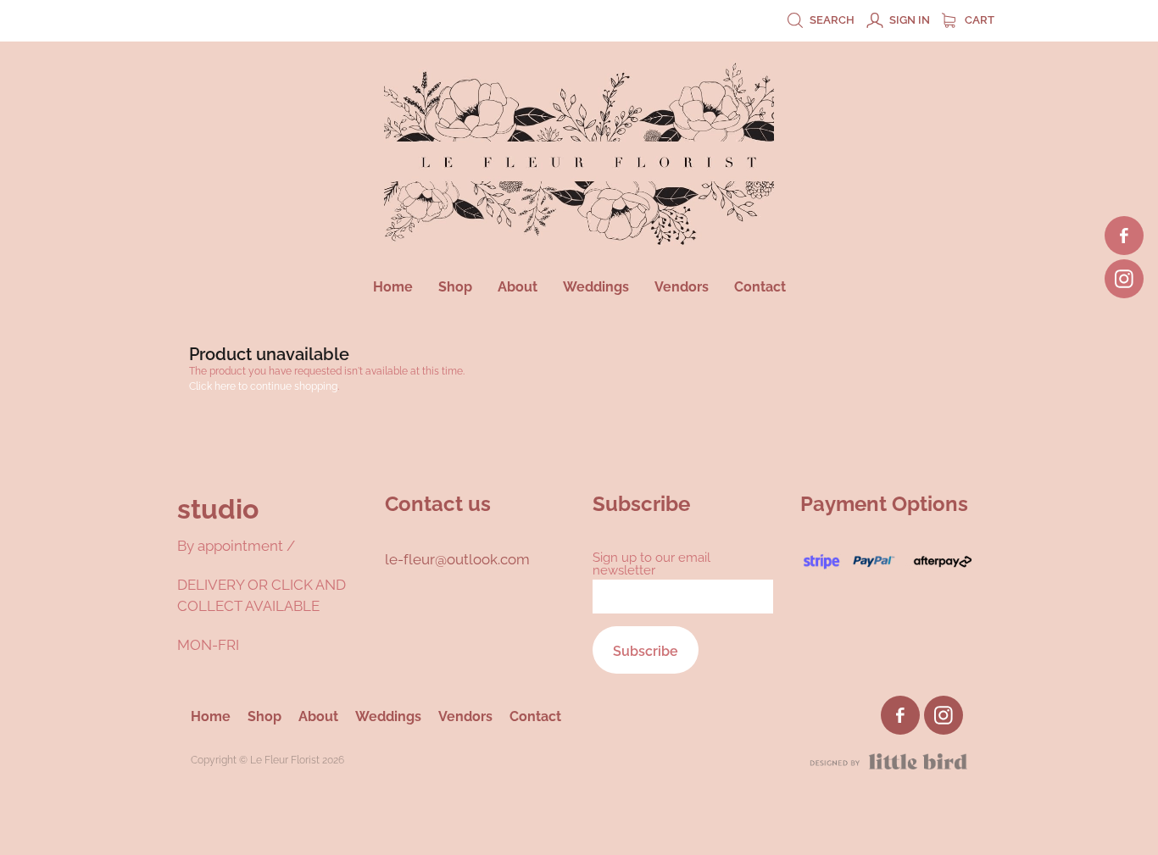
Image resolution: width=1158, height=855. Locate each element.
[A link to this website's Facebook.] (1124, 235)
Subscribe (645, 650)
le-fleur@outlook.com (459, 557)
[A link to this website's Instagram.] (1124, 278)
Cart (978, 18)
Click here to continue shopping (263, 385)
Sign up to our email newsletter (651, 562)
